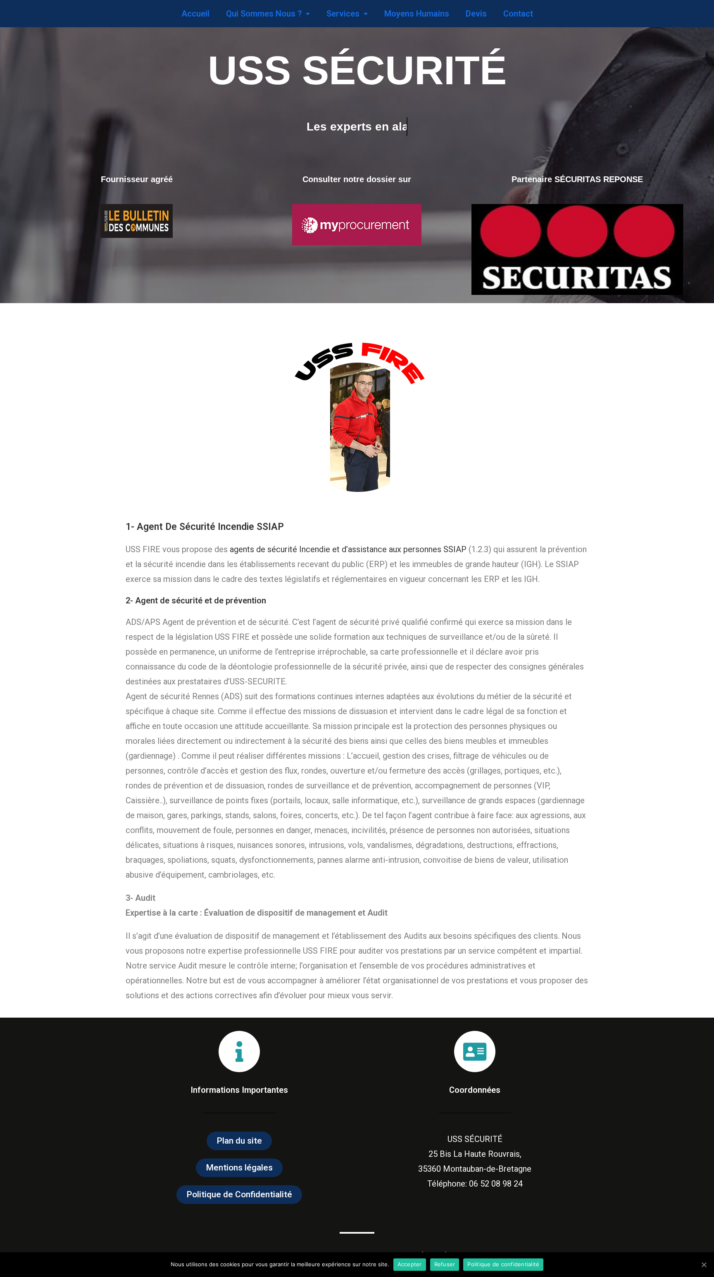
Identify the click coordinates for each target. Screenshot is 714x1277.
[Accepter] (704, 1264)
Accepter (409, 1264)
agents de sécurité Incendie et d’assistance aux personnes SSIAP (348, 549)
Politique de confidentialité (503, 1264)
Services (342, 14)
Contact (518, 14)
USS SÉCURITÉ (357, 70)
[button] (239, 1141)
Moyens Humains (416, 14)
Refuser (444, 1264)
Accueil (195, 14)
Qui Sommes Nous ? (264, 14)
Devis (476, 14)
